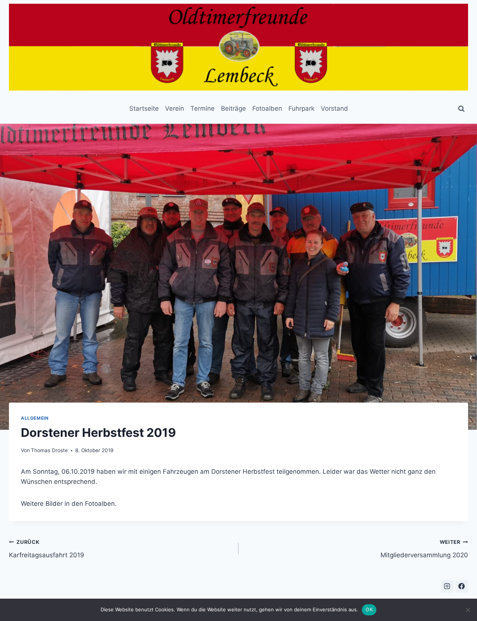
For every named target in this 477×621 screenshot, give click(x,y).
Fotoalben (267, 108)
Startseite (144, 108)
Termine (202, 108)
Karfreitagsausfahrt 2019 (46, 549)
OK (369, 609)
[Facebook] (461, 586)
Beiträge (233, 108)
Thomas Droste (49, 450)
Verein (174, 108)
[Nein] (467, 610)
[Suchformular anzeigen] (461, 109)
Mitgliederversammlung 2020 (424, 549)
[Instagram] (447, 586)
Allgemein (34, 418)
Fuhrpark (301, 108)
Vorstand (334, 108)
